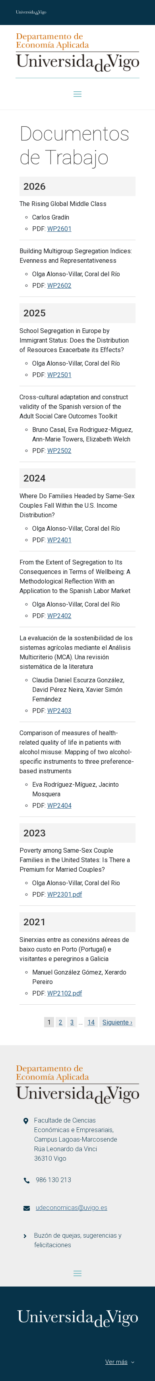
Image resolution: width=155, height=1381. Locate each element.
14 (91, 1022)
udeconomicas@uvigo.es (71, 1208)
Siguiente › (117, 1022)
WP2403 (59, 711)
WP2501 (59, 375)
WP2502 (59, 451)
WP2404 (59, 805)
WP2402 (59, 616)
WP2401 (59, 540)
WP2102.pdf (64, 993)
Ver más (116, 1362)
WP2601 (59, 229)
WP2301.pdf (64, 894)
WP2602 (59, 285)
